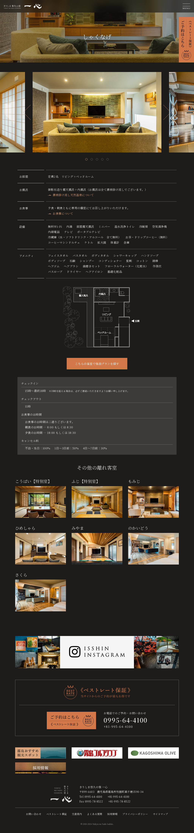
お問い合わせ (33, 814)
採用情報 (112, 814)
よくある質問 (94, 814)
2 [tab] (92, 159)
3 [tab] (97, 159)
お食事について (63, 213)
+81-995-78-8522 (119, 801)
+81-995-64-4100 (118, 726)
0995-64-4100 (93, 797)
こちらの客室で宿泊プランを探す (97, 364)
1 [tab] (86, 159)
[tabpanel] (97, 112)
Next (167, 112)
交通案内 (77, 814)
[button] (186, 6)
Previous (27, 112)
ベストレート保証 (56, 814)
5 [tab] (107, 159)
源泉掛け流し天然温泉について (73, 195)
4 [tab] (102, 159)
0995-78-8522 (94, 801)
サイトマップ (160, 814)
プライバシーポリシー (135, 814)
